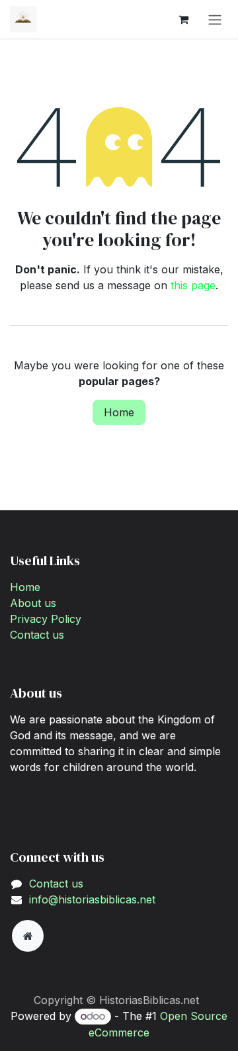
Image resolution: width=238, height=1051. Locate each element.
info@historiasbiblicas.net (92, 899)
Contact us (37, 634)
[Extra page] (28, 936)
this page (193, 285)
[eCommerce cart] (183, 19)
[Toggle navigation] (215, 19)
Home (119, 412)
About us (33, 603)
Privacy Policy (45, 618)
